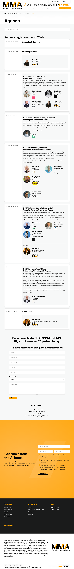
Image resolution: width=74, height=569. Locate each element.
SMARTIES (7, 517)
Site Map (67, 564)
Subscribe (63, 1)
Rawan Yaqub (36, 101)
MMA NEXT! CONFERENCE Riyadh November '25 (18, 13)
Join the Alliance (64, 8)
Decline (66, 566)
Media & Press (55, 510)
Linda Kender (36, 248)
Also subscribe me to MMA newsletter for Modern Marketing (54, 456)
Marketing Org (8, 510)
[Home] (5, 13)
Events (29, 507)
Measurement (8, 507)
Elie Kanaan (35, 166)
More (55, 8)
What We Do (34, 8)
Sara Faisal (57, 91)
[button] (44, 62)
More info (39, 567)
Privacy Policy (61, 564)
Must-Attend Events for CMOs (36, 510)
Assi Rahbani (58, 166)
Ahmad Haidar (36, 192)
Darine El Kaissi (37, 231)
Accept (60, 566)
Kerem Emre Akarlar (38, 296)
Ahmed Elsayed (37, 131)
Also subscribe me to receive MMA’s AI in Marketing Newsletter (54, 461)
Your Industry (13, 377)
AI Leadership (8, 514)
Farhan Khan (58, 223)
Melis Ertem (36, 60)
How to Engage (45, 8)
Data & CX (7, 512)
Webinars (30, 514)
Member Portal (55, 507)
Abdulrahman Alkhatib (36, 177)
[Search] (68, 1)
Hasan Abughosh (37, 91)
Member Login (55, 1)
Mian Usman (36, 223)
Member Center (32, 512)
